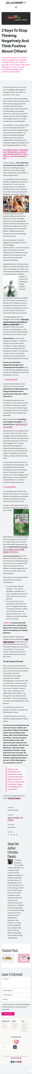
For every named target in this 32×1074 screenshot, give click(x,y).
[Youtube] (18, 1062)
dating (10, 818)
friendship (16, 818)
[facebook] (8, 834)
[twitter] (11, 834)
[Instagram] (11, 1062)
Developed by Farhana (16, 1057)
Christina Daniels (13, 854)
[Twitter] (16, 1062)
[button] (16, 7)
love (21, 818)
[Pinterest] (20, 1062)
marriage (11, 820)
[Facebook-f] (14, 1062)
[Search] (15, 1047)
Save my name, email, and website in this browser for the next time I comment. (16, 1006)
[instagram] (14, 834)
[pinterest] (16, 834)
